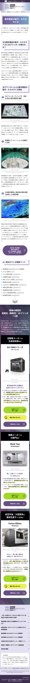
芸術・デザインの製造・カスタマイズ (13, 279)
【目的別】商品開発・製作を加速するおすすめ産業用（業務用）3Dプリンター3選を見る (15, 250)
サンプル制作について (9, 271)
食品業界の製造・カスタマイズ (11, 295)
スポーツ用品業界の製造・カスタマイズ (13, 292)
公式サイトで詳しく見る (15, 410)
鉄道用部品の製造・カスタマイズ (11, 290)
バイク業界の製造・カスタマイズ (11, 274)
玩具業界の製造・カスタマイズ (11, 277)
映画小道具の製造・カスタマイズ (11, 287)
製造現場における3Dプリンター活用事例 (13, 269)
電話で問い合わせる (15, 417)
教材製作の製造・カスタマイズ (11, 282)
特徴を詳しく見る (15, 424)
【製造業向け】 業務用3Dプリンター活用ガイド (16, 1)
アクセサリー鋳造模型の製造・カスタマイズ (14, 284)
